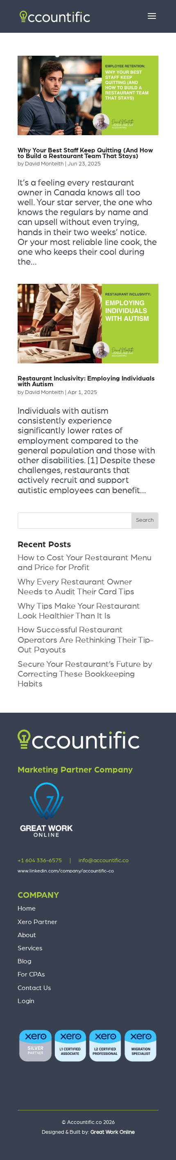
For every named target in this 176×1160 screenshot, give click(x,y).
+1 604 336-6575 (40, 860)
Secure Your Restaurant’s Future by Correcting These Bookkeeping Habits (85, 674)
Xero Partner (37, 922)
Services (30, 948)
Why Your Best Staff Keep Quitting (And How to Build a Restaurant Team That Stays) (85, 153)
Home (27, 908)
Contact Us (34, 988)
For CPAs (31, 974)
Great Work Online (112, 1132)
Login (26, 1001)
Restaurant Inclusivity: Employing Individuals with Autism (86, 381)
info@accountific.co (104, 860)
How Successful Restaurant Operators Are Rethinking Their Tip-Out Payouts (85, 639)
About (27, 935)
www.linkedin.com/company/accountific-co (66, 870)
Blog (24, 961)
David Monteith (44, 164)
